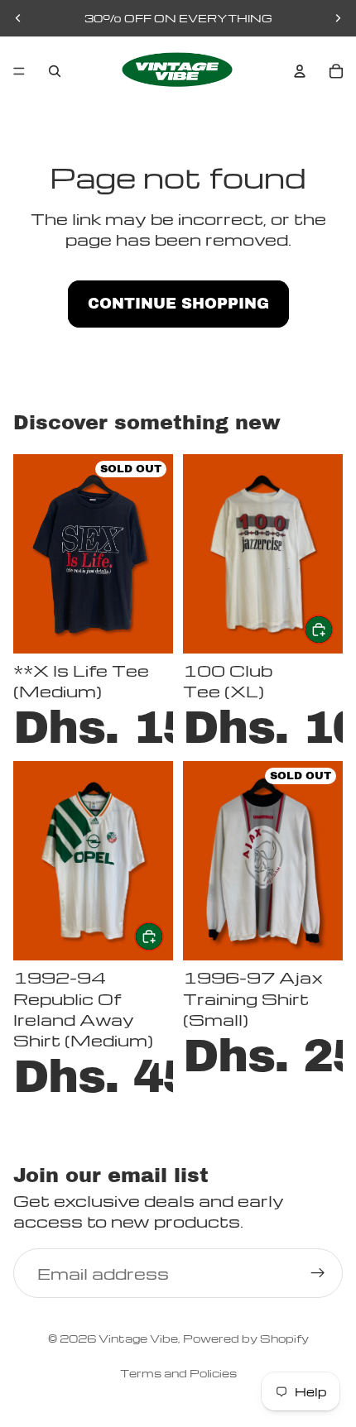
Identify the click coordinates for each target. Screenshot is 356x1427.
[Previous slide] (18, 18)
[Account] (299, 71)
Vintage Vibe (138, 1338)
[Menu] (19, 71)
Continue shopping (178, 303)
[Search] (54, 71)
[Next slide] (338, 18)
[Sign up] (318, 1273)
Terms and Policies (178, 1373)
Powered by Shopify (246, 1338)
